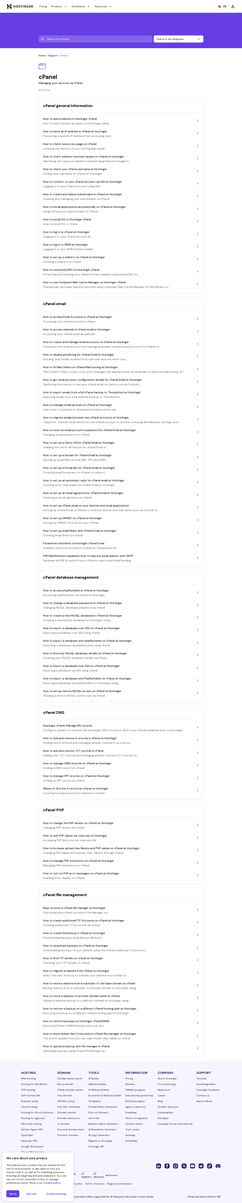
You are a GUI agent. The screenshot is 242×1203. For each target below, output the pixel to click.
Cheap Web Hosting (32, 1152)
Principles (163, 1118)
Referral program (135, 1101)
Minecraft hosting (31, 1123)
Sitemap (130, 1135)
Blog (160, 1101)
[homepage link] (20, 6)
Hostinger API (96, 1146)
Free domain (64, 1095)
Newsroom (164, 1089)
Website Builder (97, 1084)
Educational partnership (139, 1095)
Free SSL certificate (68, 1106)
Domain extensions (68, 1118)
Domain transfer (66, 1112)
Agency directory (135, 1106)
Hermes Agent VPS (32, 1129)
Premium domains (67, 1135)
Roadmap (131, 1112)
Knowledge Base (205, 1084)
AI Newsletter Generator (102, 1129)
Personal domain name (70, 1129)
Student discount (168, 1106)
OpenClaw (27, 1135)
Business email (29, 1101)
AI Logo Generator (99, 1135)
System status (134, 1123)
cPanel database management (71, 577)
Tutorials (201, 1078)
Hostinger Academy (208, 1089)
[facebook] (167, 1166)
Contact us (203, 1095)
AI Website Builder (98, 1089)
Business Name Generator (103, 1123)
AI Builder (93, 1078)
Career (161, 1095)
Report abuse (204, 1101)
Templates (94, 1101)
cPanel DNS (53, 712)
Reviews (130, 1084)
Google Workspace (32, 1146)
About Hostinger (167, 1078)
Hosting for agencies (33, 1118)
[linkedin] (158, 1166)
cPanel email (54, 303)
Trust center (132, 1129)
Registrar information (119, 1183)
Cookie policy (52, 1182)
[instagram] (175, 1166)
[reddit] (201, 1166)
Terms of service (95, 1183)
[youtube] (192, 1166)
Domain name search (69, 1078)
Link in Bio (94, 1118)
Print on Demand (98, 1112)
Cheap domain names (70, 1089)
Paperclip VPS (29, 1140)
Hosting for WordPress (34, 1084)
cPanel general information (67, 105)
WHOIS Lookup (66, 1101)
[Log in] (233, 6)
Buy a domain (65, 1084)
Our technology (167, 1084)
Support (53, 55)
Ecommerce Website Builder (104, 1095)
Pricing (43, 6)
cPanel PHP (53, 810)
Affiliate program (135, 1089)
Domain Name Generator (103, 1106)
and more (111, 1175)
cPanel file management (65, 894)
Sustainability (165, 1112)
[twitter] (184, 1166)
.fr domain (63, 1123)
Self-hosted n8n (30, 1095)
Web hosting (28, 1078)
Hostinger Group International (175, 1123)
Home (42, 55)
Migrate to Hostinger (100, 1140)
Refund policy (75, 1183)
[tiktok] (209, 1166)
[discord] (218, 1166)
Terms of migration (136, 1118)
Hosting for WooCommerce (37, 1112)
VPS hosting (28, 1089)
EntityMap (131, 1140)
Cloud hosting (29, 1106)
